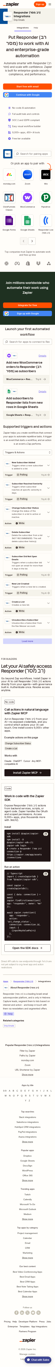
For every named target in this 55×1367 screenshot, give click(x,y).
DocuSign (27, 1165)
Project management (27, 1233)
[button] (27, 94)
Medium (27, 1214)
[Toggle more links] (27, 1074)
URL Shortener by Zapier (27, 1069)
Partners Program (27, 1331)
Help (10, 1013)
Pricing (7, 1321)
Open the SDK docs (25, 948)
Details (42, 356)
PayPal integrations (27, 1132)
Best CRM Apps (27, 1281)
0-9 (4, 1091)
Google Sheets (27, 1161)
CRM (27, 1248)
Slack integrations (27, 1117)
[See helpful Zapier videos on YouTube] (33, 1313)
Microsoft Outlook (27, 1209)
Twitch (27, 1194)
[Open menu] (50, 4)
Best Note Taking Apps (27, 1286)
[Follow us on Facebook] (16, 1313)
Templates (24, 1326)
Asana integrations (27, 1137)
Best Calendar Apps (27, 1291)
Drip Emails (19, 20)
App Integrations (39, 1326)
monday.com (27, 1060)
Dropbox (27, 1156)
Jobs (48, 1321)
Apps (5, 981)
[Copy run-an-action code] (45, 874)
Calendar (27, 1238)
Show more (27, 1141)
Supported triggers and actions (27, 426)
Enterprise (13, 1326)
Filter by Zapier (27, 1050)
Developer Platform (28, 1321)
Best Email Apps (27, 1277)
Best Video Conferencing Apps (27, 1272)
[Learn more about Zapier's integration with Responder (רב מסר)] (6, 988)
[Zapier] (11, 4)
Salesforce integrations (27, 1122)
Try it (38, 379)
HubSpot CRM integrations (27, 1127)
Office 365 (28, 1175)
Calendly (27, 1199)
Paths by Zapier (27, 1055)
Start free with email (27, 86)
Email (27, 1243)
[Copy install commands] (45, 834)
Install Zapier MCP (25, 772)
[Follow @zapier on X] (27, 1313)
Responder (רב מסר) (23, 981)
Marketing (27, 1253)
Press (42, 1321)
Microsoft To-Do (27, 1204)
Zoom (27, 1065)
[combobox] (32, 154)
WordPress (27, 1170)
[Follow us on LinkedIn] (22, 1313)
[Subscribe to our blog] (38, 1313)
